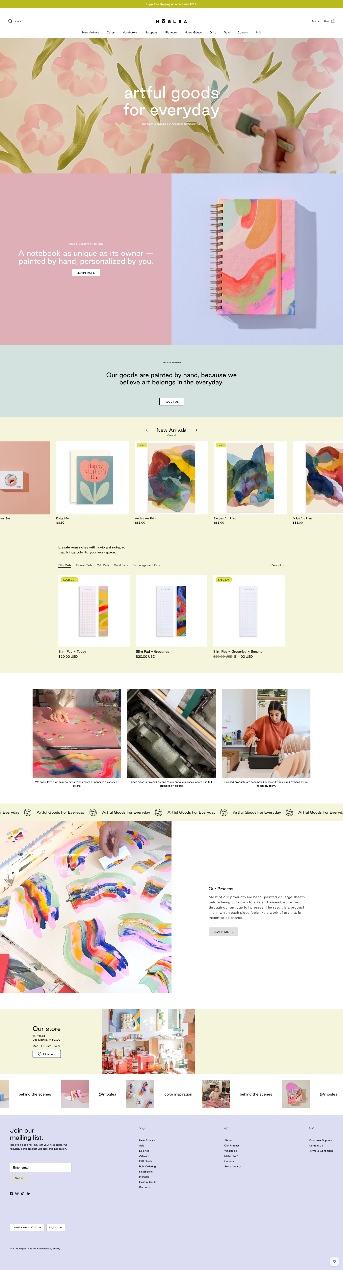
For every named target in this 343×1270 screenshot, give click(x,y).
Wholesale (230, 1150)
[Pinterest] (28, 1193)
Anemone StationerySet (186, 123)
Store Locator (232, 1166)
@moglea (180, 1094)
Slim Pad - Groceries (152, 651)
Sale (227, 32)
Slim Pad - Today (72, 651)
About (228, 1140)
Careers (229, 1161)
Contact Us (316, 1145)
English (53, 1227)
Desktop (144, 1150)
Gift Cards (145, 1161)
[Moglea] (171, 21)
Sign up (19, 1178)
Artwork (144, 1155)
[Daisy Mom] (92, 477)
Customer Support (320, 1140)
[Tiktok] (22, 1193)
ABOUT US (172, 401)
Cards (111, 32)
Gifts (213, 32)
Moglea (22, 1248)
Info (258, 32)
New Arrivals (90, 32)
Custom (243, 32)
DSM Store (231, 1155)
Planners (171, 32)
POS (30, 1248)
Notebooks (129, 32)
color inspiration (30, 1094)
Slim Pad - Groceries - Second (238, 651)
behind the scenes (108, 1094)
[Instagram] (16, 1193)
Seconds (144, 1187)
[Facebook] (11, 1193)
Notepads (151, 32)
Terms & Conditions (321, 1150)
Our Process (232, 1145)
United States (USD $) (24, 1227)
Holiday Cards (147, 1181)
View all (171, 435)
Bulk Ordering (147, 1166)
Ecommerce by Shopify (48, 1248)
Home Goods (193, 32)
